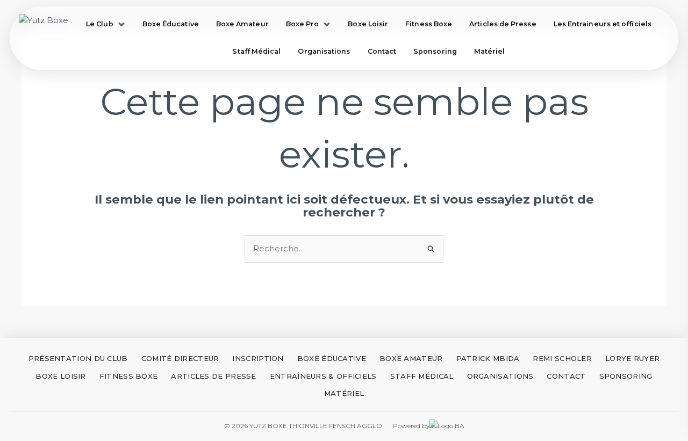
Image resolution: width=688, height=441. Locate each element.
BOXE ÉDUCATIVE (331, 358)
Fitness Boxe (428, 24)
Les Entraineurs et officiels (602, 24)
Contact (382, 51)
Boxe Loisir (368, 24)
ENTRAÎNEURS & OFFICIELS (323, 376)
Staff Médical (256, 51)
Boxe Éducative (170, 24)
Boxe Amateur (242, 24)
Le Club (99, 24)
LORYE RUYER (632, 358)
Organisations (324, 51)
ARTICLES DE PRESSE (213, 376)
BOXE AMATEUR (411, 358)
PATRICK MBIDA (488, 358)
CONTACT (566, 376)
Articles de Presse (502, 24)
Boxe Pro (302, 24)
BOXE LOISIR (60, 376)
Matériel (489, 51)
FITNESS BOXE (128, 376)
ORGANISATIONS (500, 376)
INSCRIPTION (257, 358)
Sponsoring (435, 51)
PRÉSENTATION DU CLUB (78, 358)
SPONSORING (626, 376)
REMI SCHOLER (562, 358)
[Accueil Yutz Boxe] (43, 38)
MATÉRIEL (344, 393)
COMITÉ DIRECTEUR (180, 358)
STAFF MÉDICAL (422, 376)
